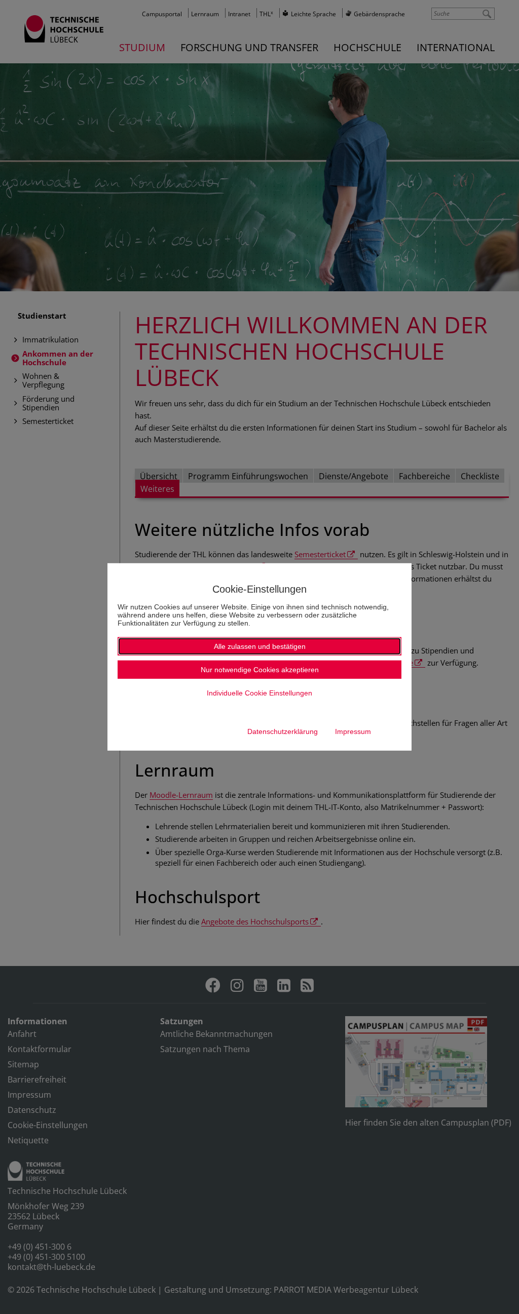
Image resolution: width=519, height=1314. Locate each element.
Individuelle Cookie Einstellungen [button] (259, 693)
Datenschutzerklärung (282, 731)
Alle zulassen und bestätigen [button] (260, 646)
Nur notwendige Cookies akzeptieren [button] (260, 670)
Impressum (353, 731)
